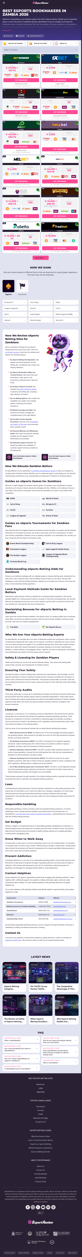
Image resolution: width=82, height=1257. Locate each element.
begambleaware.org (60, 910)
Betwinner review (21, 84)
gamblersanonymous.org (62, 902)
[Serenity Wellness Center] (36, 1242)
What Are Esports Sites (40, 1136)
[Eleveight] (61, 1234)
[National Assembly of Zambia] (30, 1234)
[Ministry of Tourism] (17, 1234)
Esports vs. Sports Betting (40, 1144)
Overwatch (40, 1106)
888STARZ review (21, 116)
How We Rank (40, 1178)
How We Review (40, 1174)
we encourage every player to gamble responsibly (33, 814)
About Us (40, 1166)
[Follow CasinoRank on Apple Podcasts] (53, 1207)
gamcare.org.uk (58, 915)
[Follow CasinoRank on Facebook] (28, 1207)
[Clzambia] (42, 1234)
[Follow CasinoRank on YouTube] (43, 1207)
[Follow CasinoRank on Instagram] (33, 1207)
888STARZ (41, 1092)
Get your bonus (21, 80)
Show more (39, 258)
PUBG (40, 1114)
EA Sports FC (41, 1122)
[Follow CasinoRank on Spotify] (48, 1207)
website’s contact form (13, 940)
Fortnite (40, 1110)
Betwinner (40, 1084)
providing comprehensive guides (44, 471)
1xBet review (59, 84)
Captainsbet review (60, 116)
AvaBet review (21, 150)
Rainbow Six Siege (40, 1118)
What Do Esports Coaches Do (40, 1148)
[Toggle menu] (4, 3)
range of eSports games (27, 389)
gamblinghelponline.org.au (62, 919)
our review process (12, 352)
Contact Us (40, 1170)
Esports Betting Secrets (40, 1152)
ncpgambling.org (59, 906)
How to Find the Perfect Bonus (40, 1140)
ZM (39, 1213)
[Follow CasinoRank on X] (38, 1207)
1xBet (40, 1088)
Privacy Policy (40, 1181)
